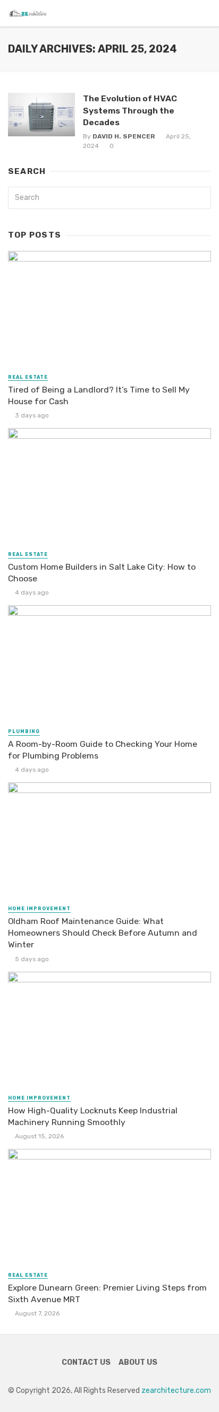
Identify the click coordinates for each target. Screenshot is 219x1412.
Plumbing (24, 731)
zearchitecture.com (176, 1390)
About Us (138, 1362)
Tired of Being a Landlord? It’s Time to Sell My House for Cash (99, 395)
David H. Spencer (123, 136)
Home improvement (39, 908)
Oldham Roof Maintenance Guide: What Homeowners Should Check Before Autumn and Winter (102, 932)
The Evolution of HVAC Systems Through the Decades (130, 110)
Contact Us (86, 1362)
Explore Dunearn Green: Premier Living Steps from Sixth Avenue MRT (107, 1293)
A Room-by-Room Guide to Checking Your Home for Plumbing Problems (102, 750)
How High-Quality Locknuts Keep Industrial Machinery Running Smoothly (93, 1116)
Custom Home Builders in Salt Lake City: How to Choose (102, 572)
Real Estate (28, 377)
